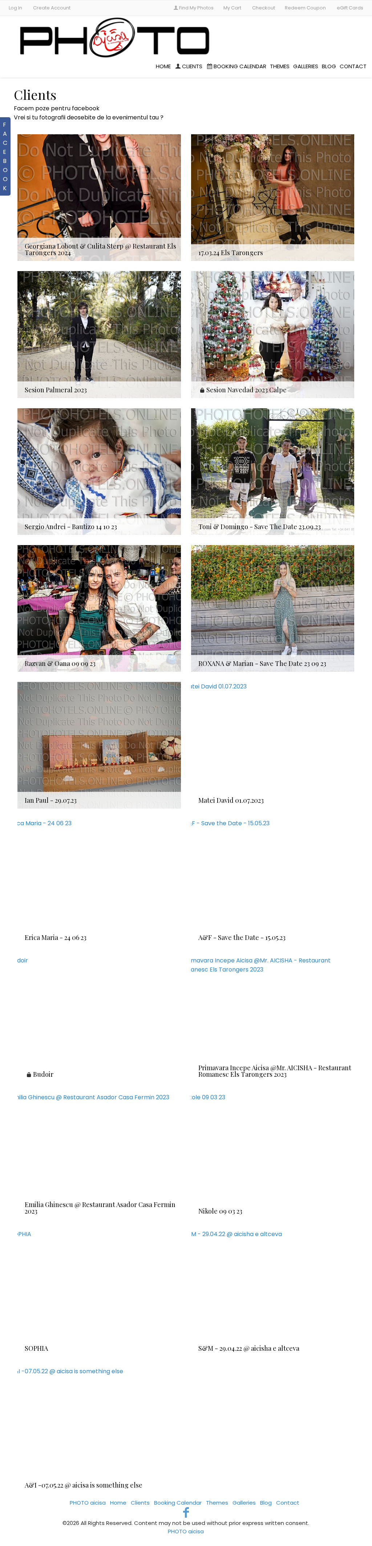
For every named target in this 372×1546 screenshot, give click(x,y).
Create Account (51, 7)
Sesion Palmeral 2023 (56, 389)
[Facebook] (186, 1512)
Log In (15, 7)
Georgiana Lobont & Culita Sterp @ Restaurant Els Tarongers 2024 (100, 249)
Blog (329, 66)
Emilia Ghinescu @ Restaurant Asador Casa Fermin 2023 (100, 1207)
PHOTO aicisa (88, 1502)
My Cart (232, 7)
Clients (192, 66)
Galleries (305, 66)
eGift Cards (350, 7)
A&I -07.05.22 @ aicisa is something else (83, 1485)
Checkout (263, 7)
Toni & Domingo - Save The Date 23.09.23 (259, 526)
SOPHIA (36, 1348)
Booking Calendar (240, 66)
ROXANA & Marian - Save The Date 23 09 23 (262, 663)
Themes (280, 66)
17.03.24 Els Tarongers (230, 252)
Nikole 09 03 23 (220, 1211)
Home (163, 66)
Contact (353, 66)
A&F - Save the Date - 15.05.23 (242, 937)
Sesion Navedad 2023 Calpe (246, 389)
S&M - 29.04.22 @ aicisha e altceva (248, 1348)
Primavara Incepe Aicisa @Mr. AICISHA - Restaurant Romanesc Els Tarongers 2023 (274, 1071)
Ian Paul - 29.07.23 (51, 800)
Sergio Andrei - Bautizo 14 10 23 (71, 526)
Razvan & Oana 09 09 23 (60, 663)
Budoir (43, 1074)
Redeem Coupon (305, 7)
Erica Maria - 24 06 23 (55, 937)
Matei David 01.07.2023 (231, 800)
